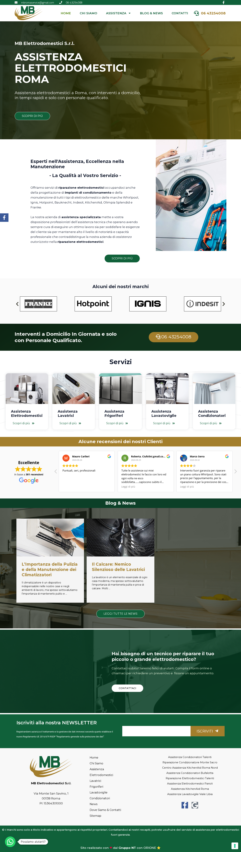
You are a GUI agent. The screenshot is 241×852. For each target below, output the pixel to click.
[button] (17, 304)
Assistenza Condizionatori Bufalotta (189, 773)
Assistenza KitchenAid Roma (190, 788)
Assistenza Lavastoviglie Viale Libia (190, 794)
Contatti (180, 13)
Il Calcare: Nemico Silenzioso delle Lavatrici (118, 567)
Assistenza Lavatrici (68, 413)
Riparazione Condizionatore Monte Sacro (189, 762)
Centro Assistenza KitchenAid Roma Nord (190, 767)
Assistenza (116, 13)
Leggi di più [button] (128, 486)
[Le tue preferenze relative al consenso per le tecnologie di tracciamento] (234, 845)
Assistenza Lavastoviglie (163, 413)
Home (66, 13)
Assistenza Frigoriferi (114, 413)
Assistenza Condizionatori (212, 413)
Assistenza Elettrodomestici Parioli (190, 783)
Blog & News (151, 13)
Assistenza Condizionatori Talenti (190, 757)
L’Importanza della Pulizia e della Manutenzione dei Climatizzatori (50, 569)
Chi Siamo (88, 13)
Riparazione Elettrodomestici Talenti (190, 778)
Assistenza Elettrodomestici (27, 413)
